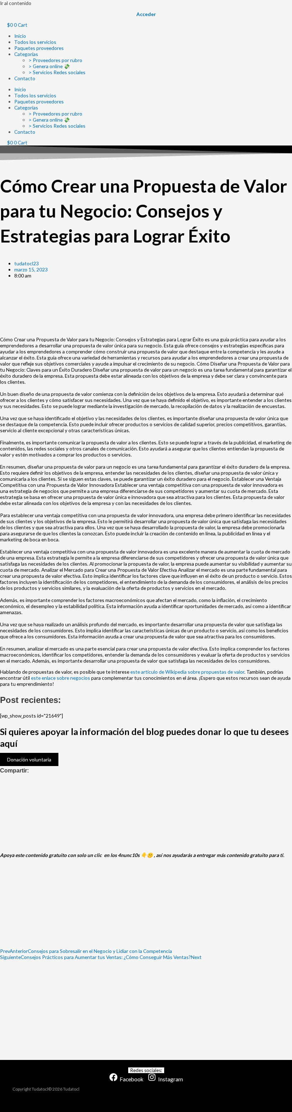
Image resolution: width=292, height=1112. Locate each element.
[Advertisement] (146, 306)
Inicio (20, 36)
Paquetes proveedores (39, 48)
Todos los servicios (35, 42)
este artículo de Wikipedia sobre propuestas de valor (187, 672)
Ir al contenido (15, 3)
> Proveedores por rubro (55, 60)
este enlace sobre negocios (60, 678)
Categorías (26, 54)
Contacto (24, 78)
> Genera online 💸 (49, 66)
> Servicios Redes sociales (56, 72)
